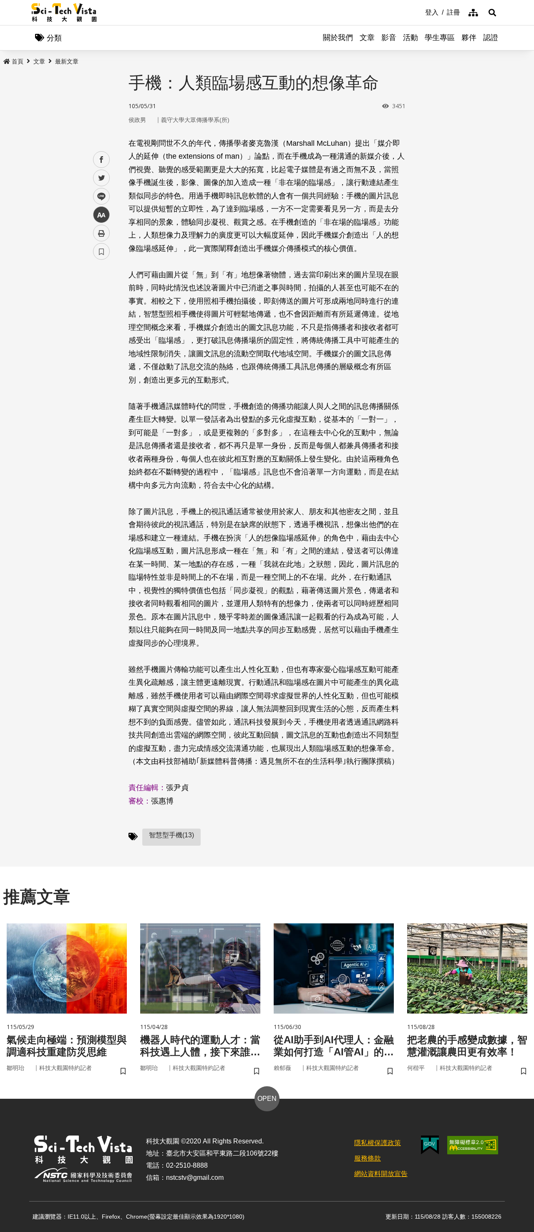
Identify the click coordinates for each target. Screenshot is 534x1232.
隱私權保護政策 (377, 1142)
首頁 (17, 61)
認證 (490, 37)
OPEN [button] (267, 1098)
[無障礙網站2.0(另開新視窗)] (472, 1145)
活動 (410, 37)
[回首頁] (64, 12)
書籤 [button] (101, 251)
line (98, 196)
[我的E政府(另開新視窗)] (430, 1145)
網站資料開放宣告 (381, 1173)
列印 (101, 233)
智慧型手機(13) (171, 835)
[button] (492, 12)
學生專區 (440, 37)
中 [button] (101, 214)
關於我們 (338, 37)
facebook (101, 159)
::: (419, 12)
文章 (367, 37)
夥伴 (468, 37)
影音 (388, 37)
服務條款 (367, 1158)
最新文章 (66, 61)
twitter (101, 178)
